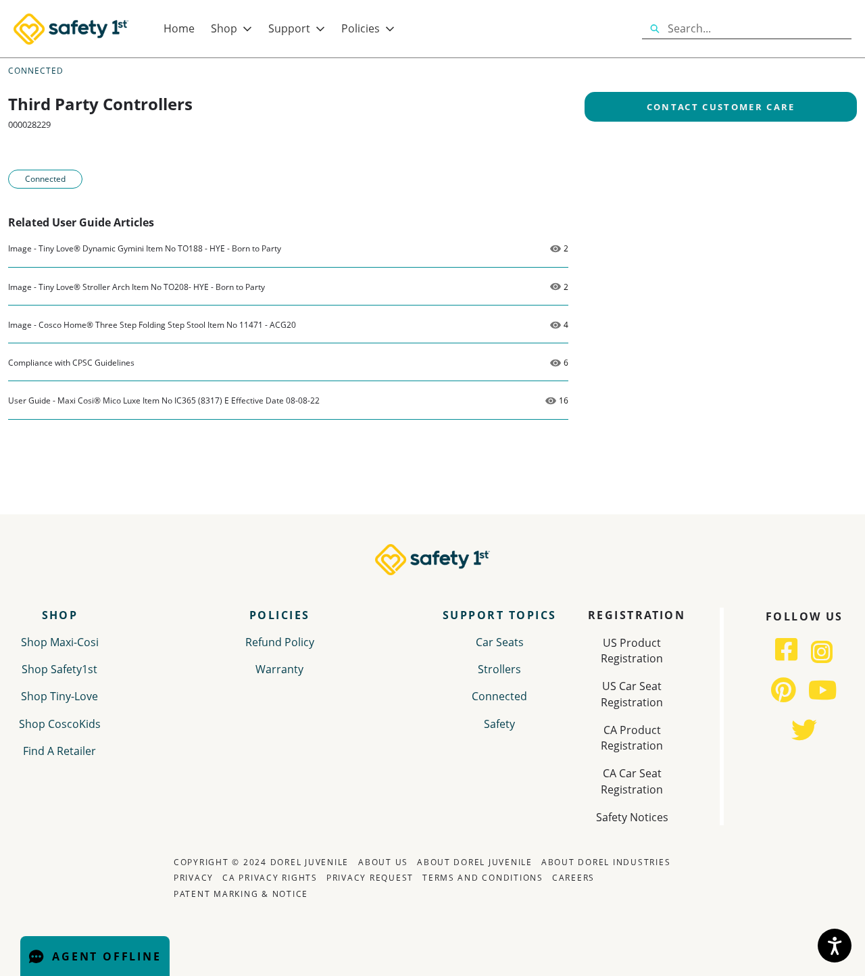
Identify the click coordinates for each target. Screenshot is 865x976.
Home (179, 28)
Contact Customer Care (721, 107)
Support (289, 28)
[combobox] (759, 29)
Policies (360, 28)
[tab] (279, 689)
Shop (224, 28)
